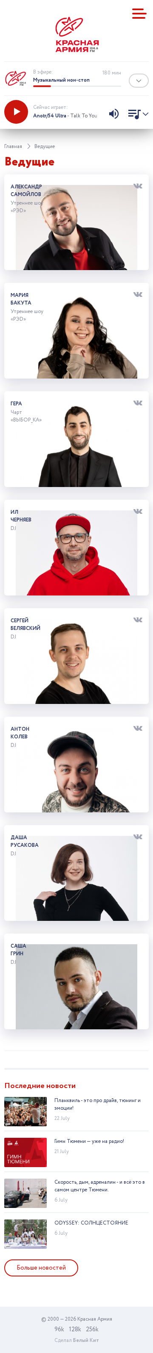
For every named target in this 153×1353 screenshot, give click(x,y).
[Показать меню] (139, 13)
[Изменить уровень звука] (114, 115)
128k (75, 1329)
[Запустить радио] (16, 112)
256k (92, 1329)
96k (59, 1329)
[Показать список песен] (136, 115)
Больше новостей (41, 1268)
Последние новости (40, 1085)
